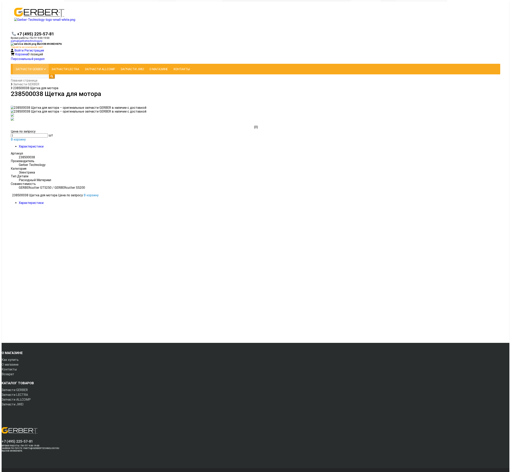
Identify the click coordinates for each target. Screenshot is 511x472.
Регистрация (34, 50)
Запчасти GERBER (15, 390)
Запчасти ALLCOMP (16, 399)
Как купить (10, 360)
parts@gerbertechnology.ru (26, 40)
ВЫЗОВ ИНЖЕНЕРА (12, 451)
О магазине (10, 364)
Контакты (9, 369)
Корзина (21, 54)
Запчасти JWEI (13, 404)
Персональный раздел (28, 59)
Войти (19, 50)
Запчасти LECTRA (15, 395)
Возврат (8, 374)
